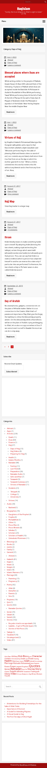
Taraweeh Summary (17, 482)
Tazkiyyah (35, 671)
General (10, 552)
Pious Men (13, 525)
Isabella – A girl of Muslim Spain (21, 626)
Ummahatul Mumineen (17, 538)
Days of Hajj (12, 63)
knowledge (38, 661)
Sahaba (11, 530)
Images (9, 567)
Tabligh (10, 632)
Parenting (12, 579)
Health (11, 457)
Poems (7, 666)
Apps (9, 431)
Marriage (10, 575)
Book (30, 656)
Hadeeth (10, 559)
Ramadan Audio (16, 474)
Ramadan (12, 463)
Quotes (34, 666)
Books (9, 544)
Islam (9, 570)
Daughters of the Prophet (19, 514)
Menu (4, 21)
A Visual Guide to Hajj (15, 714)
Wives (33, 674)
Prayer (13, 666)
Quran (9, 612)
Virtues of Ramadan (18, 485)
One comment (13, 194)
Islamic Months (14, 460)
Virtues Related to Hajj (24, 674)
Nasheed (12, 507)
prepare (18, 666)
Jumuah (32, 661)
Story (38, 668)
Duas (11, 440)
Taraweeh (14, 479)
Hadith (8, 660)
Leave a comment (14, 65)
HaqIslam (23, 8)
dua (27, 659)
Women (39, 674)
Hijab (9, 562)
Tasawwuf (11, 635)
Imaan (9, 565)
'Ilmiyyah (13, 492)
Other (11, 522)
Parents (11, 593)
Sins (10, 596)
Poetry (9, 585)
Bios (25, 656)
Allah (11, 588)
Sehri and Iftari (16, 477)
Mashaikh (17, 663)
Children (7, 659)
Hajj (10, 445)
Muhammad (25, 663)
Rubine (33, 765)
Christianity (15, 659)
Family (9, 550)
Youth (7, 676)
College (13, 494)
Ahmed (10, 60)
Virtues (11, 500)
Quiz (8, 602)
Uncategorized (12, 637)
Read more (10, 112)
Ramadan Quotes (15, 608)
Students (12, 488)
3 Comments (12, 230)
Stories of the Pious (16, 629)
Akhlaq (14, 656)
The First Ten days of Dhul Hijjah (19, 717)
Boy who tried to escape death (20, 623)
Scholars (12, 533)
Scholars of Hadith (16, 536)
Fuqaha (11, 517)
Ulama (7, 674)
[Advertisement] (23, 397)
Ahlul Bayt (7, 656)
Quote (9, 605)
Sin (26, 669)
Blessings (11, 542)
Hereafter (12, 591)
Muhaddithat (13, 520)
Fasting (13, 466)
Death (11, 437)
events (9, 547)
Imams (22, 661)
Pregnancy (13, 581)
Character (37, 656)
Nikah (32, 663)
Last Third (14, 469)
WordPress (24, 765)
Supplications (16, 671)
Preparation (15, 471)
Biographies (11, 511)
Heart (18, 661)
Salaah (9, 615)
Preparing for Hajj (17, 454)
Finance (12, 442)
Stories (10, 620)
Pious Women (14, 528)
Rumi (23, 669)
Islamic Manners (13, 572)
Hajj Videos (14, 451)
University (14, 497)
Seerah (9, 617)
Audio (9, 504)
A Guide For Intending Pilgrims (19, 712)
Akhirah (10, 428)
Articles (10, 434)
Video (9, 640)
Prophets (10, 600)
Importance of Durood (16, 709)
